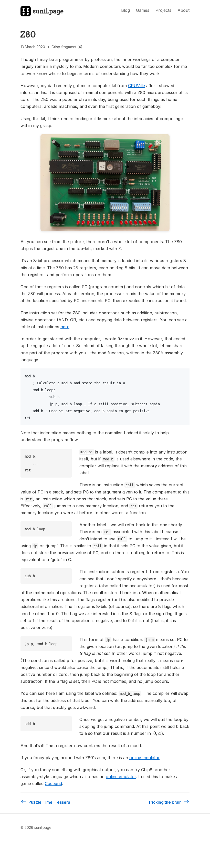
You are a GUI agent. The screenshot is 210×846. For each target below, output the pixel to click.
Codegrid (53, 783)
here (64, 326)
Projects (163, 10)
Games (142, 10)
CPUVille (136, 85)
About (183, 10)
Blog (125, 10)
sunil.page (48, 11)
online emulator (144, 757)
